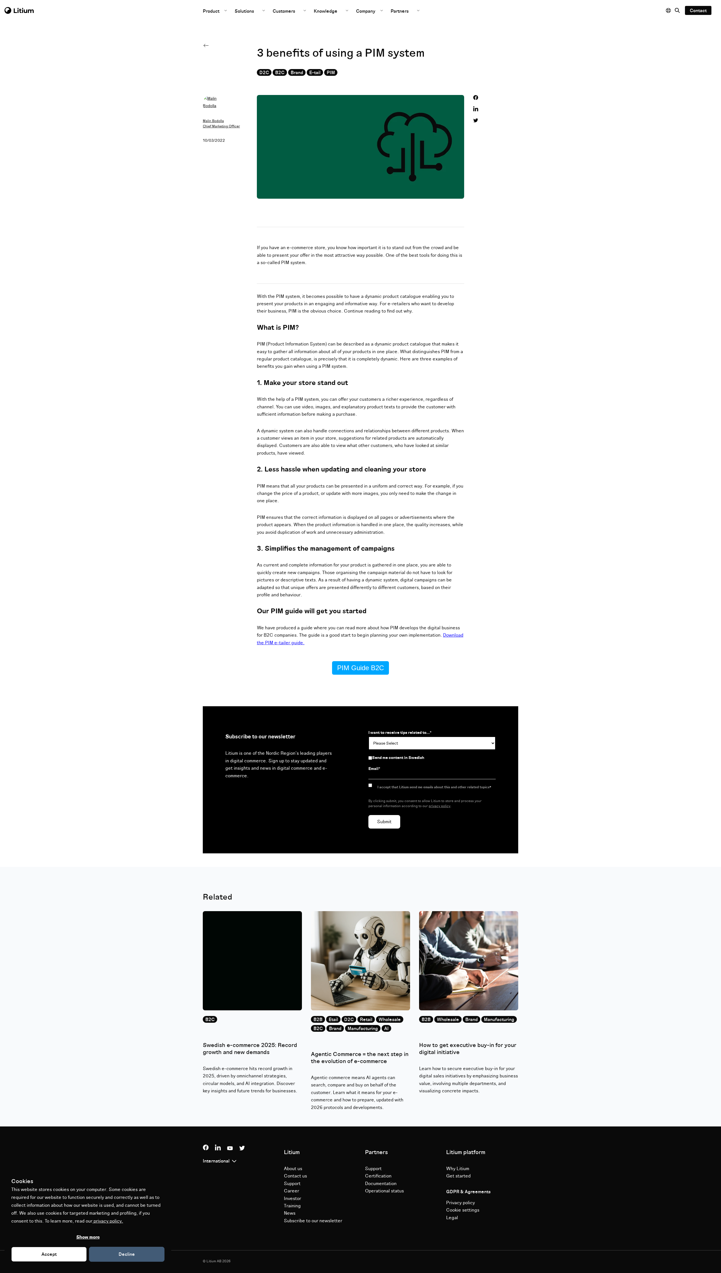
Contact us (295, 1176)
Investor (292, 1198)
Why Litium (457, 1169)
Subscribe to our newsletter (313, 1221)
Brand (297, 73)
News (289, 1213)
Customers (284, 11)
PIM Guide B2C (360, 668)
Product (212, 11)
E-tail (315, 73)
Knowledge (325, 11)
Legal (452, 1218)
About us (293, 1169)
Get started (458, 1176)
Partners (400, 11)
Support (292, 1184)
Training (292, 1206)
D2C (264, 73)
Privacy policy (460, 1203)
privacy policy (439, 806)
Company (366, 11)
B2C (279, 73)
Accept (49, 1254)
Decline (127, 1254)
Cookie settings (462, 1210)
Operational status (384, 1191)
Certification (378, 1176)
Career (291, 1191)
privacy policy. (107, 1221)
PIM (331, 73)
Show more (88, 1237)
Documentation (381, 1184)
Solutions (244, 11)
